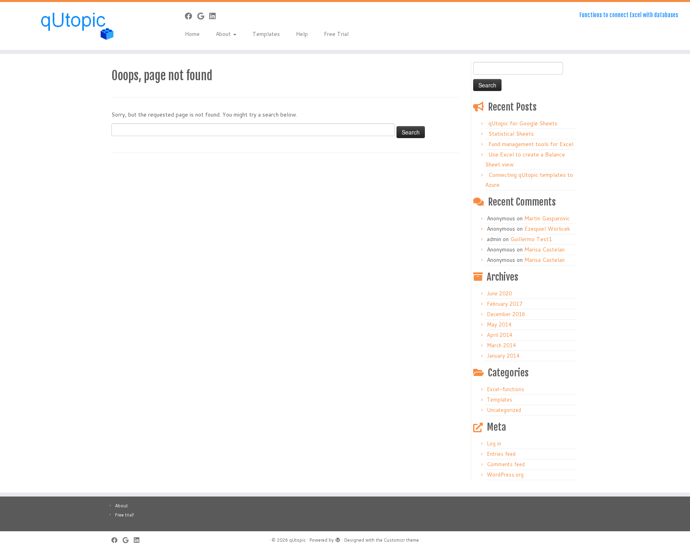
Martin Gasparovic (547, 218)
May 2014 (499, 324)
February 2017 (504, 303)
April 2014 (499, 334)
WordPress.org (505, 474)
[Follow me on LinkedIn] (215, 16)
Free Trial (336, 34)
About (224, 34)
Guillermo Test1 (531, 239)
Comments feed (506, 464)
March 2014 (501, 345)
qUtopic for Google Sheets (522, 123)
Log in (494, 443)
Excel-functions (505, 389)
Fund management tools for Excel (530, 144)
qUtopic (297, 540)
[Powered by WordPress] (338, 538)
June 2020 (499, 293)
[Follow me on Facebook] (191, 16)
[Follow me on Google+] (203, 16)
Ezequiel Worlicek (547, 229)
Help (302, 34)
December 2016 (506, 314)
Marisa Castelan (544, 249)
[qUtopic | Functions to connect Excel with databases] (79, 26)
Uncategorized (504, 410)
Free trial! (124, 515)
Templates (266, 34)
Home (192, 34)
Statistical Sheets (511, 134)
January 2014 (503, 355)
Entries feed (501, 453)
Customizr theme (401, 540)
